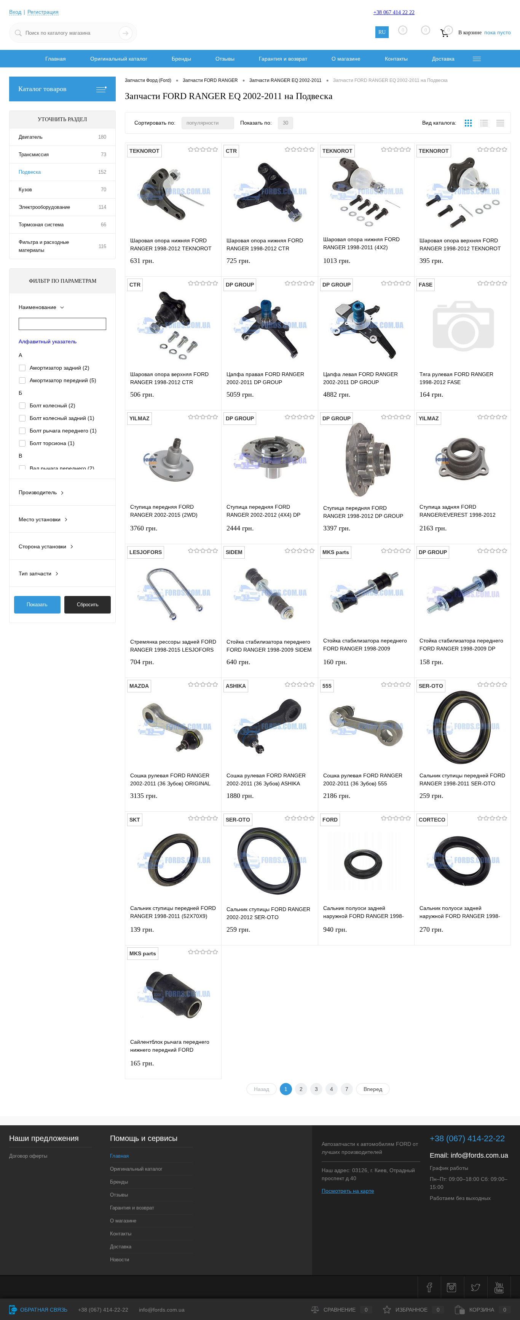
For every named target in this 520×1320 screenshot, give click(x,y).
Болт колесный (52, 405)
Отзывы (224, 59)
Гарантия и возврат (283, 59)
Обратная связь (43, 1310)
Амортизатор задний (59, 368)
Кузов (25, 189)
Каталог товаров (42, 89)
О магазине (346, 59)
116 (102, 246)
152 (102, 172)
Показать (37, 604)
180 (102, 137)
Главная (55, 59)
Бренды (181, 59)
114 (102, 207)
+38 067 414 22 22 (394, 12)
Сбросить (88, 604)
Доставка (443, 59)
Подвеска (30, 172)
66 (103, 224)
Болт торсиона (52, 443)
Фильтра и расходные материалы (44, 246)
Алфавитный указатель (48, 341)
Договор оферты (28, 1156)
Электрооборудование (44, 207)
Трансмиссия (34, 154)
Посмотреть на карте (348, 1191)
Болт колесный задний (62, 418)
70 (103, 189)
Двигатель (31, 137)
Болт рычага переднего (63, 431)
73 (103, 154)
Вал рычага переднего (62, 468)
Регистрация (43, 12)
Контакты (396, 59)
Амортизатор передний (63, 380)
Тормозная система (41, 224)
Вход (15, 12)
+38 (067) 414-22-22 (467, 1138)
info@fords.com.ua (479, 1155)
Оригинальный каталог (118, 59)
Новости (119, 1259)
